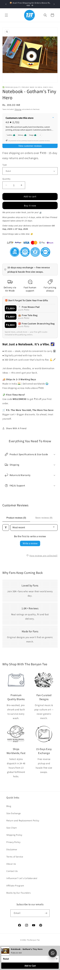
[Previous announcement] (5, 4)
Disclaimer (11, 849)
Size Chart (11, 827)
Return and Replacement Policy (22, 820)
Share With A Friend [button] (16, 428)
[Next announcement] (54, 4)
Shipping (18, 109)
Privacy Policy (13, 842)
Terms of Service (14, 856)
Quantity (6, 178)
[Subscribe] (45, 913)
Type (4, 164)
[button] (6, 15)
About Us (11, 863)
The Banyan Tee (33, 940)
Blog (8, 806)
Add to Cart (30, 966)
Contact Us (12, 871)
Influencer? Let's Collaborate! (21, 878)
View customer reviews (30, 146)
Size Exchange (13, 813)
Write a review (30, 543)
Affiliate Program (15, 885)
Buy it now (30, 205)
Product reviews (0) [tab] (16, 517)
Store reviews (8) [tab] (43, 517)
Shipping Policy (14, 834)
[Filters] (5, 527)
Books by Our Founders (18, 892)
